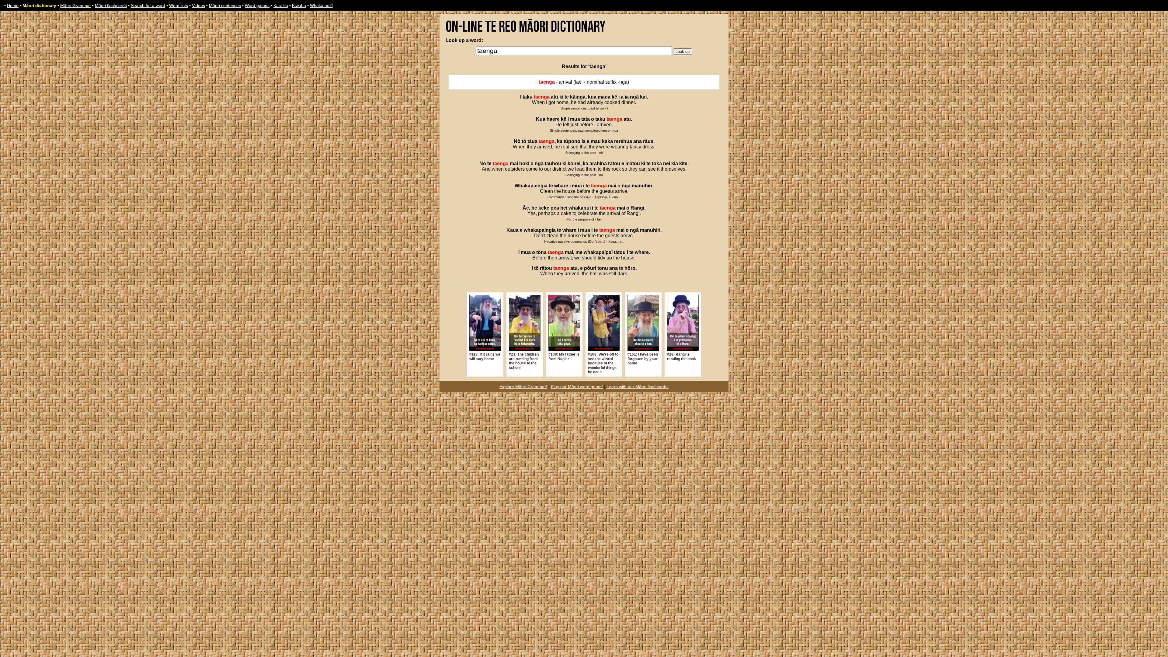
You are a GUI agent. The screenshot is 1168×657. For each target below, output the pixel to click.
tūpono (572, 141)
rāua (648, 141)
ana (637, 141)
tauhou (553, 163)
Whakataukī (321, 5)
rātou (614, 163)
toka (657, 163)
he (534, 207)
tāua (532, 141)
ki (561, 96)
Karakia (280, 5)
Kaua (512, 230)
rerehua (623, 141)
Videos (198, 5)
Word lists (178, 5)
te (567, 96)
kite (683, 163)
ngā (634, 96)
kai (643, 96)
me (578, 252)
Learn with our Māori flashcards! (638, 386)
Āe (526, 207)
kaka (607, 141)
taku (528, 96)
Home (13, 5)
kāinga (578, 96)
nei (666, 163)
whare (561, 185)
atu (554, 96)
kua (592, 96)
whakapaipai (598, 252)
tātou (620, 252)
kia (674, 163)
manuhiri (642, 185)
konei (574, 163)
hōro (629, 268)
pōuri (590, 268)
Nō (517, 141)
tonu (602, 268)
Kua (540, 119)
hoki (524, 163)
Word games (257, 5)
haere (553, 119)
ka (559, 141)
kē (614, 96)
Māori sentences (225, 5)
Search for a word (148, 5)
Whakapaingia (531, 185)
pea (555, 207)
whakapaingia (540, 230)
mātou (632, 163)
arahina (598, 163)
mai (514, 163)
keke (543, 207)
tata (585, 119)
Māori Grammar (75, 5)
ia (627, 96)
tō (524, 141)
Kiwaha (299, 5)
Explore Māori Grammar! (523, 386)
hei (563, 207)
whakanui (579, 207)
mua (575, 119)
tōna (541, 252)
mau (596, 141)
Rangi (637, 207)
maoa (604, 96)
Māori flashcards (111, 5)
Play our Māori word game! (577, 386)
